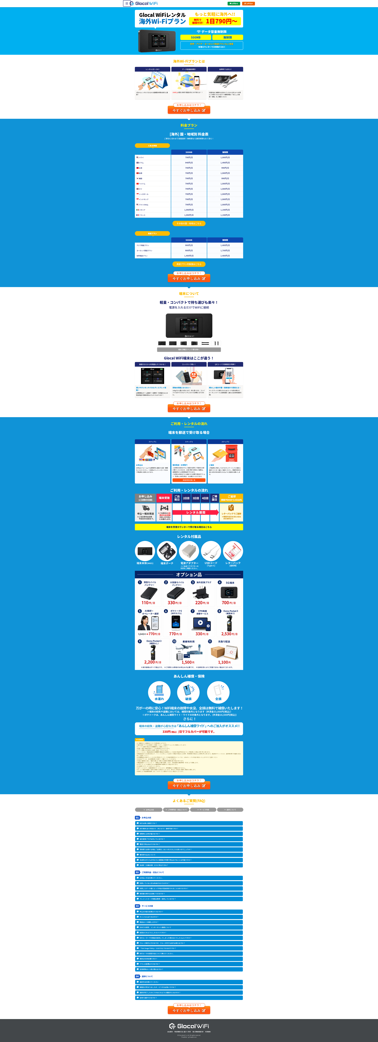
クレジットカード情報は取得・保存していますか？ (157, 899)
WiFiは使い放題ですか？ (148, 823)
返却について (231, 809)
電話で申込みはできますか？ (149, 844)
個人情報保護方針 (198, 1032)
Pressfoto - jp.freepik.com (189, 1037)
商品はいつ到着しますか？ (149, 922)
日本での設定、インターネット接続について (155, 927)
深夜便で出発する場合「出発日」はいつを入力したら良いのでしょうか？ (165, 849)
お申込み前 (150, 810)
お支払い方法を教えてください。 (151, 878)
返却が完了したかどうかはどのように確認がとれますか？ (160, 992)
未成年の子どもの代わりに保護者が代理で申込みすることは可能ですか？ (165, 860)
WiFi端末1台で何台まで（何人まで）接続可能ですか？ (158, 828)
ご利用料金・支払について (177, 809)
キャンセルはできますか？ (149, 917)
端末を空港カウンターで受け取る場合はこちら (189, 526)
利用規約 (208, 1032)
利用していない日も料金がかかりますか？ (154, 883)
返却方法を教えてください (148, 982)
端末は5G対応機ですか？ (148, 959)
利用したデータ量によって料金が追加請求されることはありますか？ (163, 888)
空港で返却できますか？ (148, 998)
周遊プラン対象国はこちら (189, 264)
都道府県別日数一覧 (189, 480)
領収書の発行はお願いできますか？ (152, 894)
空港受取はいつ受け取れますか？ (151, 969)
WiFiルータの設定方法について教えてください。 (156, 953)
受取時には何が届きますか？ (149, 834)
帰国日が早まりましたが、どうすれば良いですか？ (157, 987)
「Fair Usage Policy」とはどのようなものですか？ (157, 948)
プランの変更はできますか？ (149, 964)
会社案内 (170, 1032)
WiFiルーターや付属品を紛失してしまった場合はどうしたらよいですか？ (165, 938)
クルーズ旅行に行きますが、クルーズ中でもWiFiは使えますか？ (162, 943)
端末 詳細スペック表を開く (189, 349)
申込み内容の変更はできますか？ (151, 912)
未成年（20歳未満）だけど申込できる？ (153, 865)
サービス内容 (204, 809)
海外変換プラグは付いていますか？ (152, 839)
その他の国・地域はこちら (189, 223)
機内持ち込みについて (147, 855)
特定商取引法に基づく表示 (182, 1032)
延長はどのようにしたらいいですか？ (152, 932)
